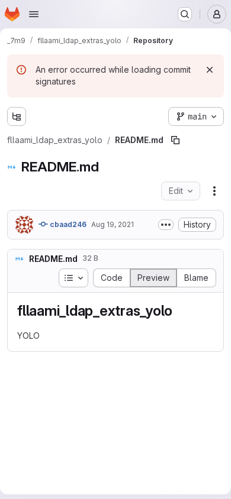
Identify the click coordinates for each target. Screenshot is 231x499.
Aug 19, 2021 (112, 224)
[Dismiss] (210, 70)
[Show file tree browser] (16, 116)
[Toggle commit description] (166, 224)
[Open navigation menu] (33, 14)
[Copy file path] (175, 140)
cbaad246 (67, 224)
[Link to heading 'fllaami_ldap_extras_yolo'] (180, 310)
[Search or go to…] (185, 14)
